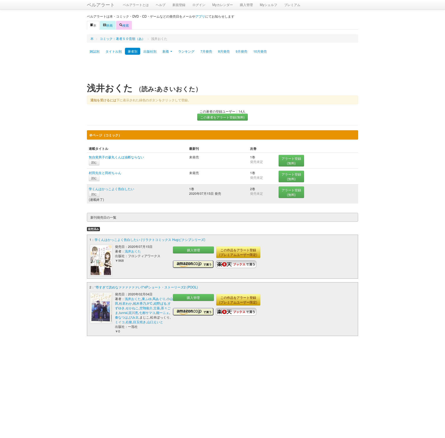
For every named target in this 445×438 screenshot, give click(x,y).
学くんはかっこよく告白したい (111, 188)
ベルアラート (101, 4)
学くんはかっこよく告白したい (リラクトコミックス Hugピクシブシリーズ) (150, 239)
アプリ (200, 16)
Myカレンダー (222, 4)
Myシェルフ (268, 4)
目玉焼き (139, 322)
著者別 (132, 51)
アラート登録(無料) (291, 160)
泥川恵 (133, 312)
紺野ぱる (160, 303)
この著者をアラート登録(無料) (222, 117)
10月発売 (260, 51)
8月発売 (224, 51)
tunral (123, 312)
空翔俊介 (146, 308)
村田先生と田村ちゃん (105, 172)
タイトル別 (113, 51)
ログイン (198, 4)
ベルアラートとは (136, 4)
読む (94, 162)
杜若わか (125, 303)
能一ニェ (162, 312)
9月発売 (241, 51)
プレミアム (292, 4)
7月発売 (206, 51)
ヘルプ (160, 4)
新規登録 (178, 4)
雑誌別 (94, 51)
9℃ (150, 303)
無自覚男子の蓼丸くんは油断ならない (116, 157)
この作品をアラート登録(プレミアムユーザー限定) (238, 252)
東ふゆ (147, 298)
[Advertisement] (222, 70)
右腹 (129, 322)
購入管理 (246, 4)
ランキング (186, 51)
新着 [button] (166, 51)
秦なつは (121, 317)
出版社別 (149, 51)
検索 (125, 25)
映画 (109, 25)
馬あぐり (159, 298)
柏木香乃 (139, 303)
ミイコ (120, 322)
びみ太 (134, 317)
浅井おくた (133, 251)
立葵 (156, 308)
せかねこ (132, 308)
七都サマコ (147, 312)
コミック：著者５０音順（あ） (122, 38)
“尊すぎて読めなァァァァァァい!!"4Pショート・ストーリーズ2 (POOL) (146, 287)
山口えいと (155, 322)
